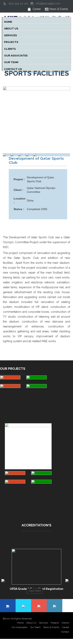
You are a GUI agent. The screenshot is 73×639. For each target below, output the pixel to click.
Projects (12, 41)
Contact (65, 631)
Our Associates (16, 55)
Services (11, 34)
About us (12, 27)
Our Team (12, 61)
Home (9, 21)
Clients (11, 48)
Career (65, 627)
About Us (31, 622)
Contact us (14, 68)
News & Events (51, 627)
